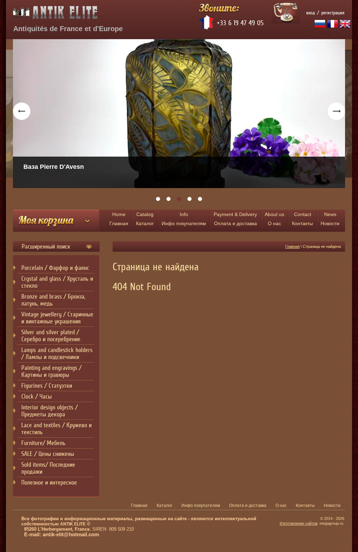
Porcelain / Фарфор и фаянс (55, 267)
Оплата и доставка (235, 219)
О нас (274, 219)
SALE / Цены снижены (47, 453)
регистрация (332, 12)
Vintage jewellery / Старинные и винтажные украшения (57, 318)
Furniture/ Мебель (43, 442)
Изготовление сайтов (298, 523)
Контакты (302, 219)
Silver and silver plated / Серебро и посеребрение (50, 336)
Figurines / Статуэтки (46, 385)
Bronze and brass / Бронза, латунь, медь (53, 300)
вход (310, 12)
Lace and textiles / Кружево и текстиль (56, 429)
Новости (330, 219)
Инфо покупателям (184, 219)
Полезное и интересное (49, 482)
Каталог (145, 219)
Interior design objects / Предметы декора (49, 411)
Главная (118, 219)
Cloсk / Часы (36, 396)
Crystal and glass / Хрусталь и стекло (57, 282)
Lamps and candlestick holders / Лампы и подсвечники (57, 353)
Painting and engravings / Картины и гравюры (51, 371)
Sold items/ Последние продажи (48, 468)
